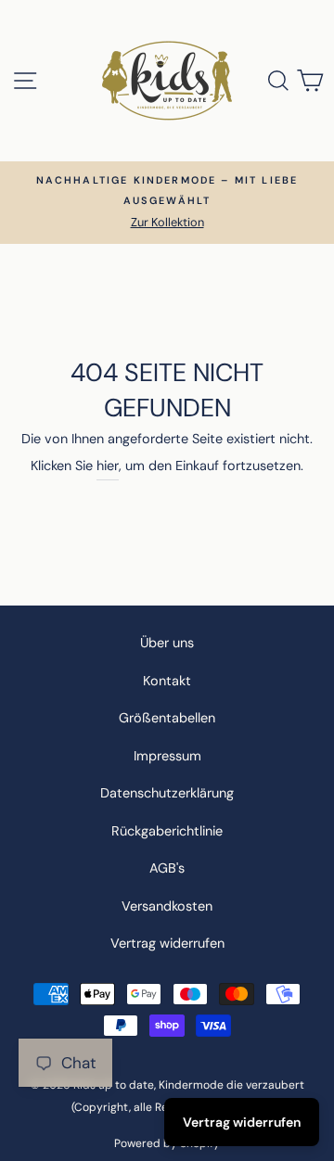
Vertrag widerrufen (167, 943)
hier (107, 465)
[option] (167, 203)
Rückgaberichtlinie (167, 831)
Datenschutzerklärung (167, 793)
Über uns (167, 642)
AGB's (167, 868)
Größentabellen (167, 717)
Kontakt (167, 680)
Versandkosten (167, 906)
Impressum (167, 755)
